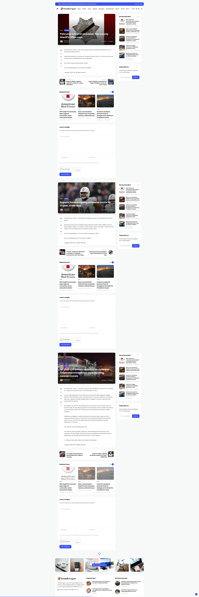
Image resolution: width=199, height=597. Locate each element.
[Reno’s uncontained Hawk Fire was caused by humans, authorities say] (57, 4)
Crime (66, 365)
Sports (66, 198)
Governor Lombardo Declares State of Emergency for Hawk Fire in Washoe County (132, 38)
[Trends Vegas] (67, 9)
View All (138, 16)
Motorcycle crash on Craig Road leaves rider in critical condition (132, 55)
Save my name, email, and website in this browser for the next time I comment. (79, 163)
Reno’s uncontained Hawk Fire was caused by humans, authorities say (77, 4)
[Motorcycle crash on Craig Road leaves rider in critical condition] (122, 55)
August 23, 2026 (139, 4)
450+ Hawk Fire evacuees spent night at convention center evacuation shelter (132, 22)
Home (61, 30)
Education (67, 30)
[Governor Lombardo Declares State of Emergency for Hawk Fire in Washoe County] (105, 101)
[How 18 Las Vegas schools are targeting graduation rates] (122, 48)
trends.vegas (67, 40)
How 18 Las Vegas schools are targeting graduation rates (132, 47)
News (60, 109)
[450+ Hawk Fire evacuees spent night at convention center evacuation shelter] (68, 101)
